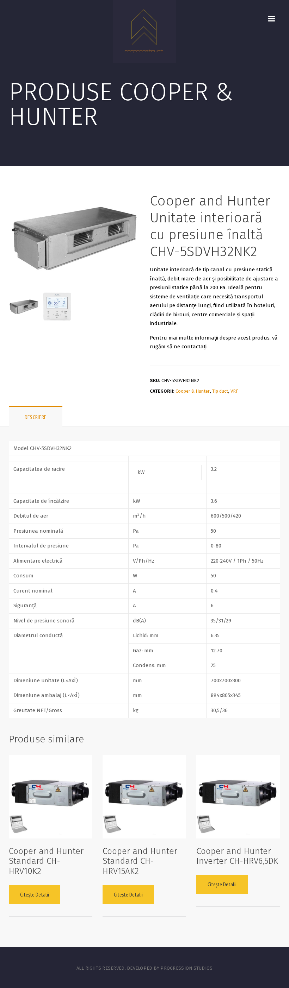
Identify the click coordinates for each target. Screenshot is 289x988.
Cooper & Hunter (193, 391)
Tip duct (220, 391)
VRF (234, 391)
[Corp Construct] (144, 31)
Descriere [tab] (36, 416)
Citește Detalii (34, 894)
